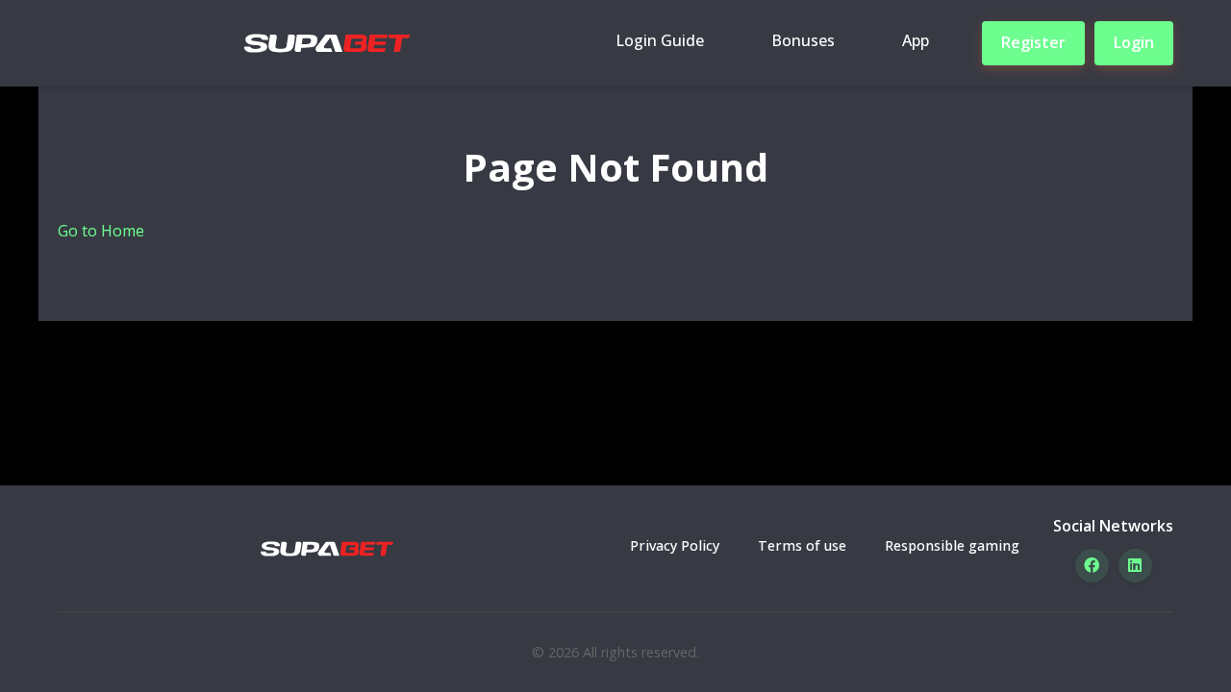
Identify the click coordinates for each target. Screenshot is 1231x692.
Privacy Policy (674, 545)
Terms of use (802, 545)
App (915, 40)
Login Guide (660, 40)
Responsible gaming (952, 545)
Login (1134, 42)
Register (1033, 42)
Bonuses (803, 40)
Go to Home (101, 230)
